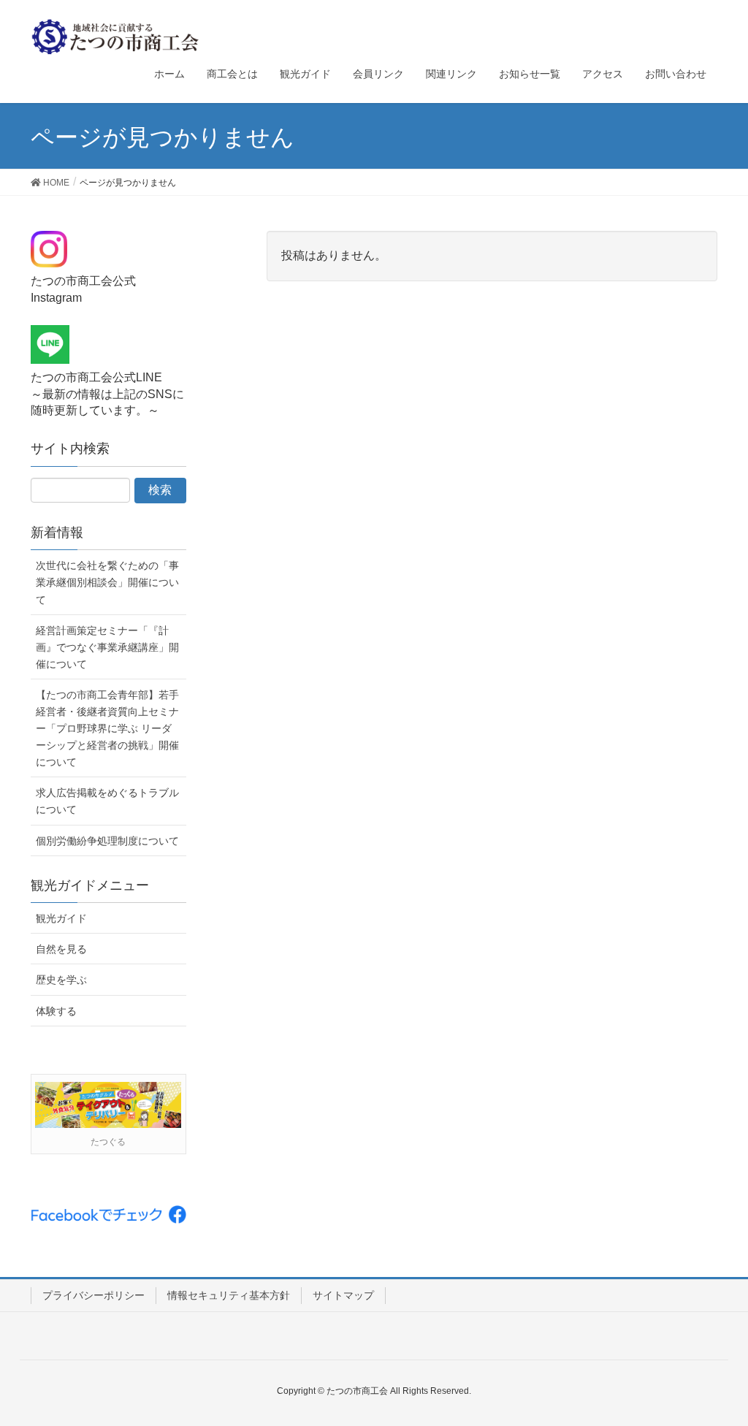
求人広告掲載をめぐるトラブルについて (107, 801)
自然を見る (61, 949)
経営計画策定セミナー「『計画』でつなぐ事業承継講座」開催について (107, 647)
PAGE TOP (716, 1370)
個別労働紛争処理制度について (107, 841)
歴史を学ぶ (61, 979)
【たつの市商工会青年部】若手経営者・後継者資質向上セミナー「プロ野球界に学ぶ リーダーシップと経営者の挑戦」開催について (107, 728)
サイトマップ (343, 1295)
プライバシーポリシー (93, 1295)
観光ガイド (61, 918)
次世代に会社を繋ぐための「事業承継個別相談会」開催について (107, 582)
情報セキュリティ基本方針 (228, 1295)
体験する (56, 1011)
